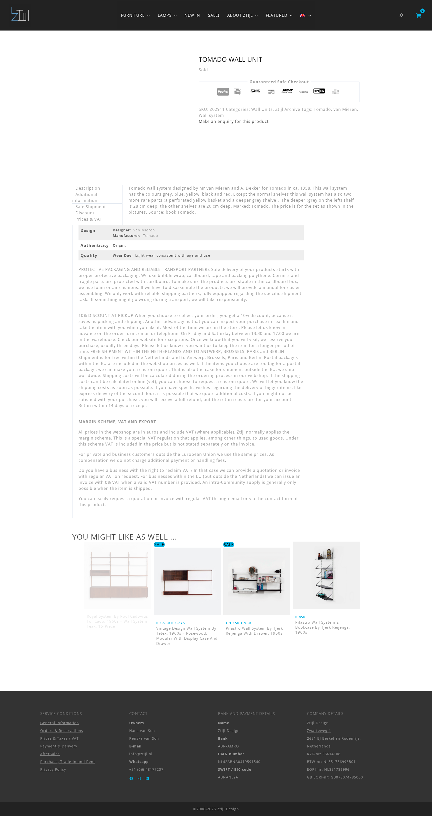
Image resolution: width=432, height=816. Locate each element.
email (236, 498)
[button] (147, 15)
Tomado (322, 109)
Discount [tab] (85, 213)
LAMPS (165, 15)
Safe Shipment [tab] (91, 206)
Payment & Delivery (58, 746)
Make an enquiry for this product (234, 121)
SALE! (213, 15)
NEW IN (192, 15)
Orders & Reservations (61, 730)
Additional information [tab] (85, 197)
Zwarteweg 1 (319, 730)
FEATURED (277, 15)
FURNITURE (133, 15)
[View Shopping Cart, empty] (418, 15)
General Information (59, 722)
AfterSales (50, 753)
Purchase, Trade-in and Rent (67, 761)
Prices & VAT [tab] (89, 219)
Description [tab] (88, 188)
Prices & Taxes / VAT (59, 738)
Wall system (211, 115)
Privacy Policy (53, 769)
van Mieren (345, 109)
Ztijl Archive (287, 109)
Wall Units (262, 109)
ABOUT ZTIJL (240, 15)
